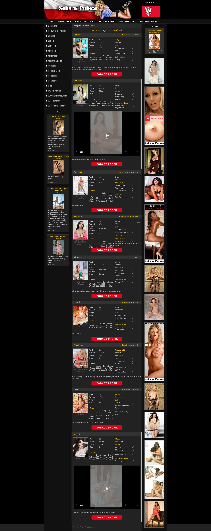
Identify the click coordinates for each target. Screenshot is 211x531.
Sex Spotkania (78, 26)
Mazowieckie (90, 26)
